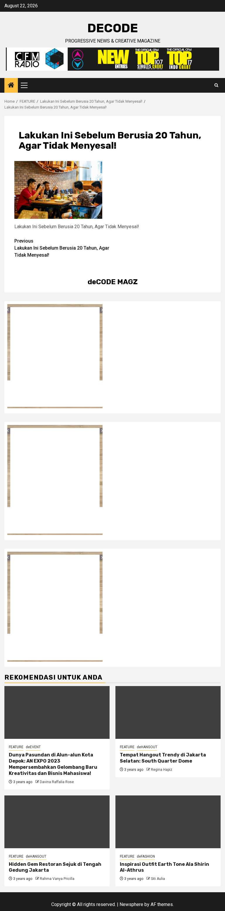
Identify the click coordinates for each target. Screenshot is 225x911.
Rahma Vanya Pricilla (57, 879)
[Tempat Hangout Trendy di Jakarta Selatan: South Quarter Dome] (168, 712)
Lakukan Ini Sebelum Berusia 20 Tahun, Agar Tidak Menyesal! (61, 248)
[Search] (216, 85)
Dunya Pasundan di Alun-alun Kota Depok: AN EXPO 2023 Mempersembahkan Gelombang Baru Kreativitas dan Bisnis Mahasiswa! (53, 764)
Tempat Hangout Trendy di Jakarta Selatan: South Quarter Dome (163, 758)
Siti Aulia (158, 879)
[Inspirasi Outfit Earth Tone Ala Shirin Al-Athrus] (168, 821)
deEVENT (33, 747)
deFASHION (146, 856)
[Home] (11, 86)
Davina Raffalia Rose (57, 782)
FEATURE (16, 747)
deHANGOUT (147, 747)
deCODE (112, 28)
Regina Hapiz (161, 770)
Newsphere (131, 904)
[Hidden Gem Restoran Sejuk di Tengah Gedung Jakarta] (57, 821)
